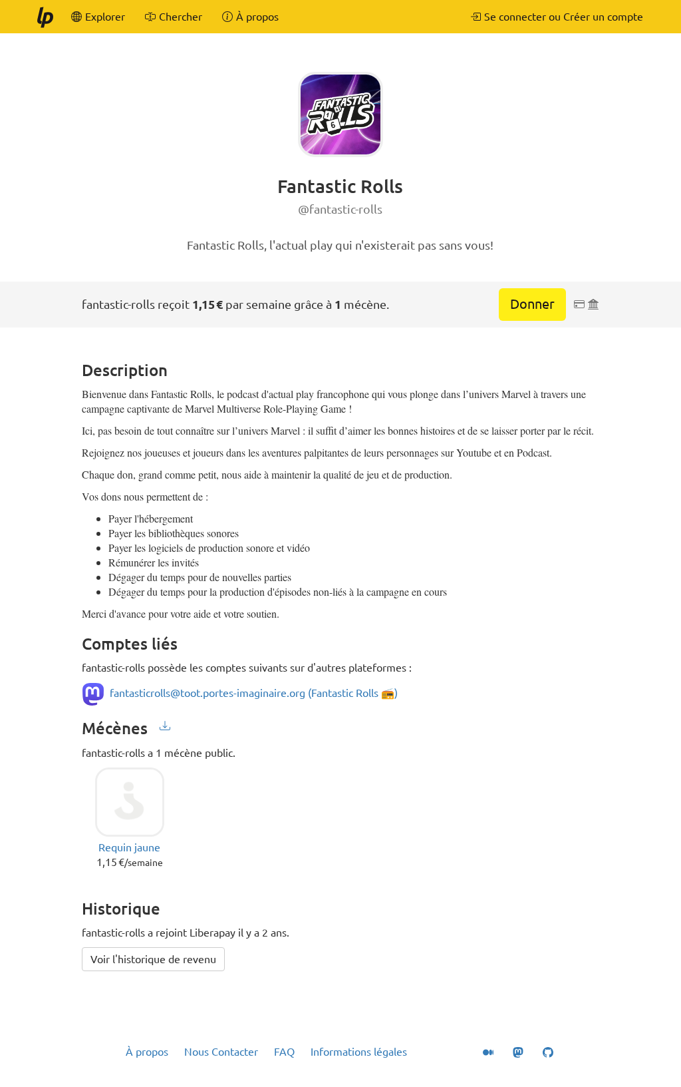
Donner (532, 304)
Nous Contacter (221, 1052)
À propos (147, 1052)
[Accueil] (44, 16)
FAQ (284, 1052)
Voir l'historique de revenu (153, 959)
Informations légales (359, 1052)
